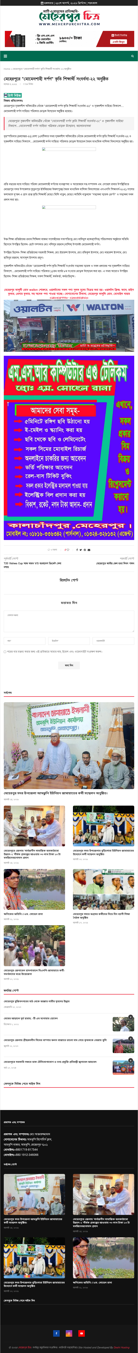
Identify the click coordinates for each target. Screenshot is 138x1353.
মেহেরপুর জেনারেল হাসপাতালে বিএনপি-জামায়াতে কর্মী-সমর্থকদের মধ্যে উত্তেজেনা (34, 972)
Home (7, 69)
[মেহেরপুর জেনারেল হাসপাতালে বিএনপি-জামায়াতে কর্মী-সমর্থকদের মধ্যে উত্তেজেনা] (34, 945)
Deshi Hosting (121, 1347)
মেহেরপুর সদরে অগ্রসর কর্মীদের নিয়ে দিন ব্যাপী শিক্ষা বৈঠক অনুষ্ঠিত (101, 916)
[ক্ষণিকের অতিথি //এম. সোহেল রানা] (34, 889)
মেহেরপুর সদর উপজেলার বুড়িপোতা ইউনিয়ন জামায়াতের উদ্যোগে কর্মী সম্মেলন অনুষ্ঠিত (103, 852)
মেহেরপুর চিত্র (24, 1347)
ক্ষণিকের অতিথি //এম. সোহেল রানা (23, 914)
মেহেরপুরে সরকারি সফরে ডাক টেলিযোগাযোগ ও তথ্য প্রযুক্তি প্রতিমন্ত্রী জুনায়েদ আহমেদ (50, 1062)
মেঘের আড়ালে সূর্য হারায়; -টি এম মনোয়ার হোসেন (31, 1018)
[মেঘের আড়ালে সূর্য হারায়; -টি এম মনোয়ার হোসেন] (123, 1024)
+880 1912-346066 (26, 1155)
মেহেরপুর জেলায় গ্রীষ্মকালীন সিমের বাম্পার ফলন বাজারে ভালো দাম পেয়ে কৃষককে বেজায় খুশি (55, 1040)
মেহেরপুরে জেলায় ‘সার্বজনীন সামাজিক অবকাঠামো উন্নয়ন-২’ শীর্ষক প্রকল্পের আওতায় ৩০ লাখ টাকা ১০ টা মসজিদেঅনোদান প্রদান (32, 854)
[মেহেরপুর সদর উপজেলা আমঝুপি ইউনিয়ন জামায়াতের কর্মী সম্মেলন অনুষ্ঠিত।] (69, 745)
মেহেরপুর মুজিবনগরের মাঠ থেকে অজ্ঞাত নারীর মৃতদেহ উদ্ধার (37, 1001)
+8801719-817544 (26, 1150)
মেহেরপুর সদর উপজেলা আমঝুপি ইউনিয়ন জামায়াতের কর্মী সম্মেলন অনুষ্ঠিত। (56, 793)
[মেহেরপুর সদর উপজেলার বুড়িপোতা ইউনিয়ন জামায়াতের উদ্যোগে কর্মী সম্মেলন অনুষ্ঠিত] (103, 826)
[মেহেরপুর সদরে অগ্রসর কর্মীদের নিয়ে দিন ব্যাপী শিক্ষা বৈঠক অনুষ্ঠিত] (103, 889)
